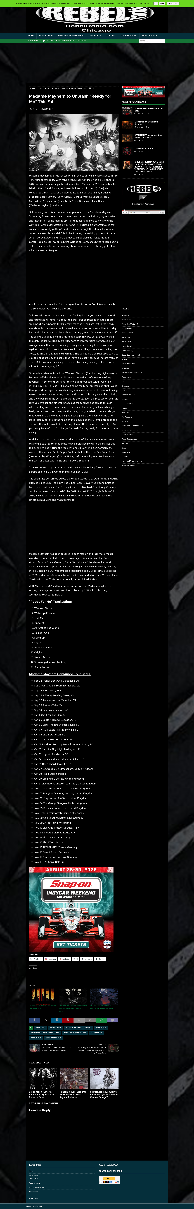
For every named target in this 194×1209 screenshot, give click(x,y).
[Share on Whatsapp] (101, 1020)
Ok (156, 3)
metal (88, 1028)
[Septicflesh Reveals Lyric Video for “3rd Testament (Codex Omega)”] (104, 1078)
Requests (125, 443)
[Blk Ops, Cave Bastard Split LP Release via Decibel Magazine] (104, 996)
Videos (124, 456)
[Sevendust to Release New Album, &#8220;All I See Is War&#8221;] (43, 996)
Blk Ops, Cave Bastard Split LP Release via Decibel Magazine (101, 1007)
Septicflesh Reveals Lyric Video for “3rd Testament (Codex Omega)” (104, 1095)
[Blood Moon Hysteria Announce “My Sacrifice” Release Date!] (43, 1078)
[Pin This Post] (68, 1020)
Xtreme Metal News (36, 1187)
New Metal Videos (129, 465)
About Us (94, 35)
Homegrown (33, 1179)
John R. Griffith (127, 332)
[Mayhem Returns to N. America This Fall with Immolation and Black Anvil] (73, 996)
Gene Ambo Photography (132, 425)
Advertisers (126, 377)
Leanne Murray (127, 350)
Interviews (126, 412)
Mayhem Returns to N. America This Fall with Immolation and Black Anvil (73, 1008)
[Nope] (190, 3)
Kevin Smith (126, 341)
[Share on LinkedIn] (56, 1020)
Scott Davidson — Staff (131, 355)
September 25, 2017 (40, 109)
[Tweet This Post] (45, 1020)
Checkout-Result (128, 394)
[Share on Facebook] (34, 1020)
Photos (125, 421)
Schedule (125, 368)
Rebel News (44, 35)
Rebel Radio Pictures (130, 430)
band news (40, 1028)
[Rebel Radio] (97, 31)
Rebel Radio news (53, 1038)
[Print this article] (90, 1020)
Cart (123, 381)
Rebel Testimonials (129, 439)
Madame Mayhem (73, 1028)
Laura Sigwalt (127, 346)
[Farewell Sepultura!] (127, 151)
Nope (162, 3)
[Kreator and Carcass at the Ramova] (127, 125)
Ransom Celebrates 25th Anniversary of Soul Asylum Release (73, 1095)
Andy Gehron (127, 328)
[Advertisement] (97, 63)
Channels (125, 386)
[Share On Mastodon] (112, 1020)
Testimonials (33, 1191)
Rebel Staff (126, 319)
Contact (111, 35)
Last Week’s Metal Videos (132, 461)
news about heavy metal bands (45, 1033)
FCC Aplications (129, 35)
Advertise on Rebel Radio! (71, 35)
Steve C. (125, 359)
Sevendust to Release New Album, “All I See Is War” (42, 1007)
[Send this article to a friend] (79, 1020)
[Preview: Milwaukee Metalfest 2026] (127, 111)
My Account (127, 417)
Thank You (126, 452)
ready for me (96, 1033)
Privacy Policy (149, 35)
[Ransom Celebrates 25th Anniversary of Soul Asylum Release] (74, 1078)
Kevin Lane (126, 337)
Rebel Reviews (34, 1183)
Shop (124, 448)
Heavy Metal (55, 1028)
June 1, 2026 (140, 114)
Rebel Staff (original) (130, 324)
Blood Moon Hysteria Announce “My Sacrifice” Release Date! (42, 1095)
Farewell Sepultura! (143, 149)
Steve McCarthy (128, 363)
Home (31, 35)
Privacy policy (173, 3)
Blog (31, 1171)
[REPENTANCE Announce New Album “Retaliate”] (127, 138)
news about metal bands (75, 1033)
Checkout (126, 390)
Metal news (101, 1028)
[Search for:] (152, 41)
